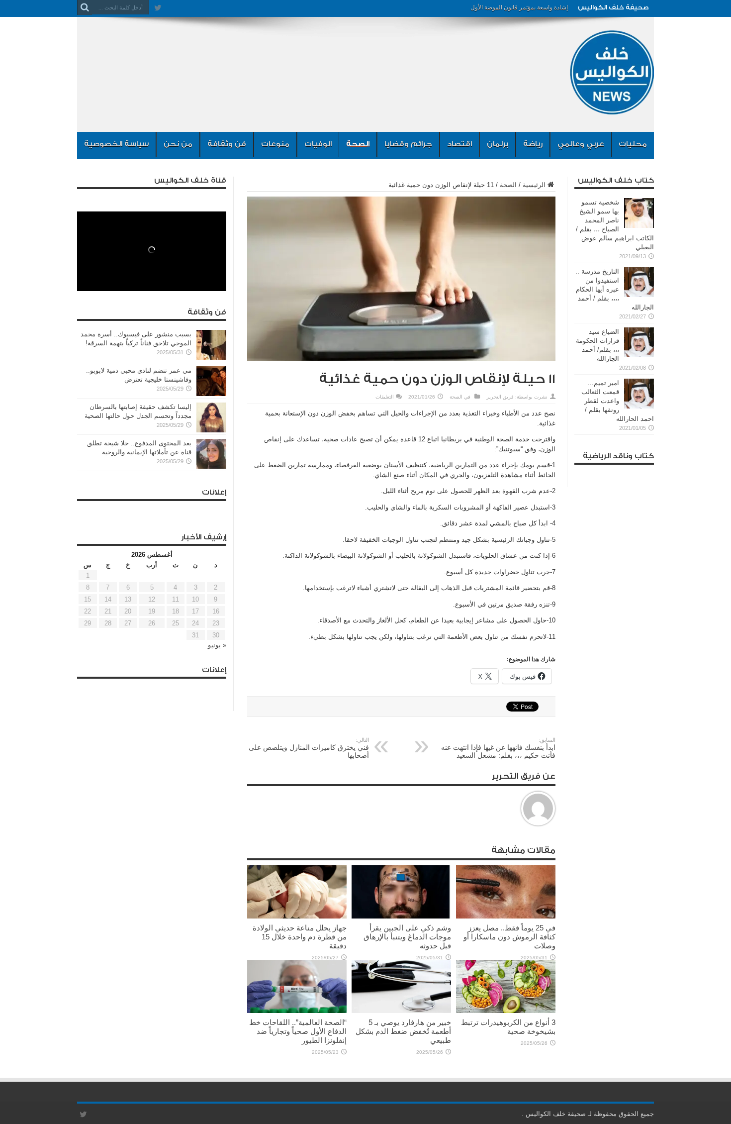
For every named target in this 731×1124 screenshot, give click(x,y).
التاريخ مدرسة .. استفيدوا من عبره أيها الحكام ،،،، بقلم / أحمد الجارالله (614, 289)
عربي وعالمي (580, 144)
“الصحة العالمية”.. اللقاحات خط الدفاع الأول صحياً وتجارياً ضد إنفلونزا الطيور (298, 1031)
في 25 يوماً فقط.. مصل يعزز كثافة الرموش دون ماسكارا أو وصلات (509, 936)
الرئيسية (534, 185)
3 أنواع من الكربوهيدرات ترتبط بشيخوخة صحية (508, 1026)
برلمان (497, 144)
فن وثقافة (226, 144)
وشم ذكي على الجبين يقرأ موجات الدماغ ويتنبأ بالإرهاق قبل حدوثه (407, 936)
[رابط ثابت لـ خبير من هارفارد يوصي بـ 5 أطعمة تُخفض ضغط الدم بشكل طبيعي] (401, 1011)
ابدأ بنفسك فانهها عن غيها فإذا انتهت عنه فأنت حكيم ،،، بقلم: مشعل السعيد (498, 748)
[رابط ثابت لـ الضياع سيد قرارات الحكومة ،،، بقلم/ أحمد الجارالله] (639, 355)
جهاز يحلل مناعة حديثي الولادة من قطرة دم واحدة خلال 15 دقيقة (300, 936)
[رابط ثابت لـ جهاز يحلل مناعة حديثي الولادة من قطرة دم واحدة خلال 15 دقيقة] (297, 916)
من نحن (178, 144)
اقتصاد (459, 144)
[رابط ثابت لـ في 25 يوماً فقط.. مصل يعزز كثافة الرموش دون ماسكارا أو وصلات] (505, 916)
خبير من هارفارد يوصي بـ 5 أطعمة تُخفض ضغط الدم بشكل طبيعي (403, 1031)
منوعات (275, 144)
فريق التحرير (500, 397)
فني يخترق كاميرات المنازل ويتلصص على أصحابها (309, 748)
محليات (633, 144)
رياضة (533, 144)
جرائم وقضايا (408, 144)
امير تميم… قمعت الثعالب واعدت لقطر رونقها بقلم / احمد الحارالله (617, 400)
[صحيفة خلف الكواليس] (611, 107)
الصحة (357, 144)
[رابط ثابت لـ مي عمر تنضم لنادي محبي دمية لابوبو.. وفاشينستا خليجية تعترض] (211, 394)
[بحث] (84, 7)
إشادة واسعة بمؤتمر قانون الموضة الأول (519, 7)
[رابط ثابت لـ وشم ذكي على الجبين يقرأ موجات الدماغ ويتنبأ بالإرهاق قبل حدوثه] (401, 916)
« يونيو (217, 645)
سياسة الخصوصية (116, 144)
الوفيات (318, 144)
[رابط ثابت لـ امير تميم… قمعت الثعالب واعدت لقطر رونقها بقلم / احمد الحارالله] (639, 406)
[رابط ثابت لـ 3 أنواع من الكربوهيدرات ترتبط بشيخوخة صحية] (505, 1011)
